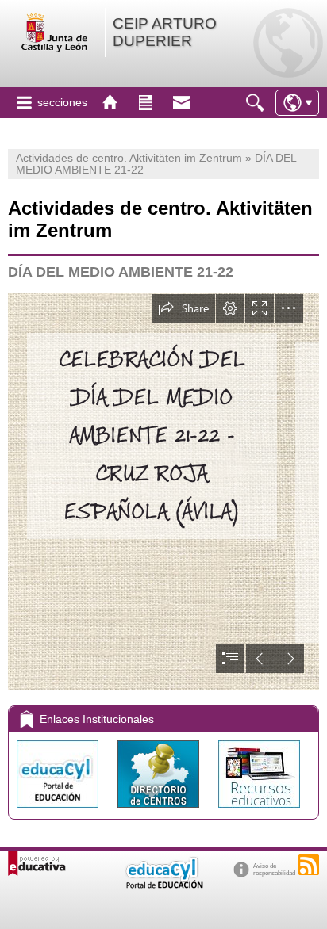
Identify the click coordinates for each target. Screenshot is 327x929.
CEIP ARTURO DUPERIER (165, 32)
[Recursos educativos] (259, 811)
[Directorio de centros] (160, 811)
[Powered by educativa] (37, 863)
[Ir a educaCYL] (163, 885)
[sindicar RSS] (308, 864)
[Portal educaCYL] (59, 811)
